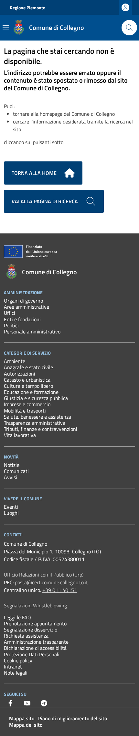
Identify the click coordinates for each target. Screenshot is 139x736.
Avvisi (10, 477)
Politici (11, 325)
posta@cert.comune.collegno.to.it (51, 582)
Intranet (13, 666)
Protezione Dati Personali (31, 654)
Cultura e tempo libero (28, 386)
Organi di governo (23, 300)
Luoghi (11, 513)
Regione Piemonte (27, 7)
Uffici (9, 313)
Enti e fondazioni (22, 319)
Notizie (11, 465)
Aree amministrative (26, 307)
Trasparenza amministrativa (34, 423)
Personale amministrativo (32, 331)
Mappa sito (21, 718)
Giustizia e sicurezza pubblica (36, 398)
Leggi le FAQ (17, 617)
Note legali (15, 673)
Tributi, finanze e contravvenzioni (40, 429)
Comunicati (16, 471)
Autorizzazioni (19, 373)
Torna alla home (34, 173)
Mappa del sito (25, 725)
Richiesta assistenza (26, 636)
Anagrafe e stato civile (28, 367)
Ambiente (14, 361)
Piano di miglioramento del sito (72, 718)
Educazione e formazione (31, 392)
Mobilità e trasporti (25, 410)
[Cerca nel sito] (129, 27)
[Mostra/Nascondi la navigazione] (6, 28)
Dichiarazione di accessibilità (35, 648)
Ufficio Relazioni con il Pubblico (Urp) (43, 574)
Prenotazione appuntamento (35, 623)
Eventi (11, 507)
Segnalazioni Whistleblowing (35, 605)
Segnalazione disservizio (30, 629)
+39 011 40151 (59, 590)
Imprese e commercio (27, 404)
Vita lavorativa (20, 435)
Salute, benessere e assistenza (37, 417)
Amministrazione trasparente (36, 642)
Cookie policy (18, 660)
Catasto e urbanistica (27, 380)
